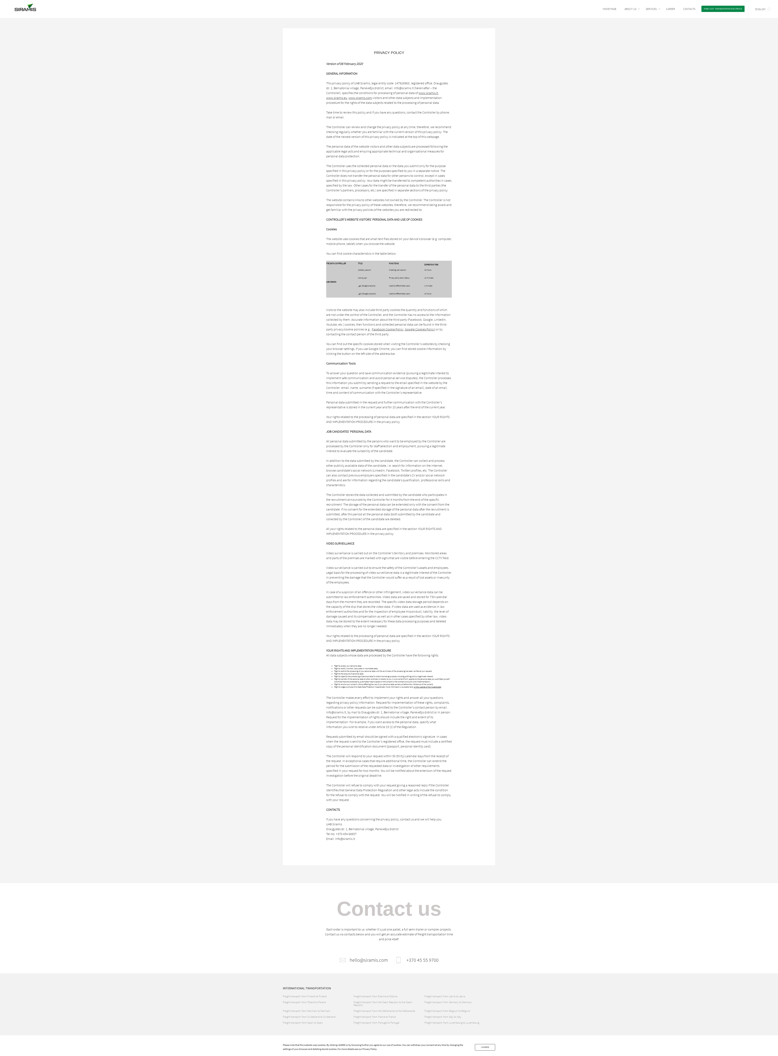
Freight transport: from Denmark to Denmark (306, 1011)
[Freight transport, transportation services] (25, 8)
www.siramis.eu (336, 98)
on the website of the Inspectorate (427, 687)
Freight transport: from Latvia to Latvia (444, 996)
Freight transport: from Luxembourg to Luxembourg (451, 1022)
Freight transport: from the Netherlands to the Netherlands (384, 1011)
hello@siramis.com (369, 960)
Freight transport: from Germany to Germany (448, 1002)
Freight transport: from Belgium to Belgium (447, 1011)
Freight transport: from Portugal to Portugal (376, 1022)
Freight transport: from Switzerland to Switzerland (309, 1016)
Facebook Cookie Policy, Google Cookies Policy (403, 329)
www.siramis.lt (428, 93)
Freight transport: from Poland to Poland (304, 1002)
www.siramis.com (360, 98)
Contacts (689, 9)
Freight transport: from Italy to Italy (442, 1016)
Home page (609, 9)
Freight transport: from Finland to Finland (305, 996)
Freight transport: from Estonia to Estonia (375, 996)
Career (670, 9)
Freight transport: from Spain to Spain (303, 1022)
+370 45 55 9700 (422, 960)
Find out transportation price (723, 9)
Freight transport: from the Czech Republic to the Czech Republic (383, 1003)
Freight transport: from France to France (375, 1016)
